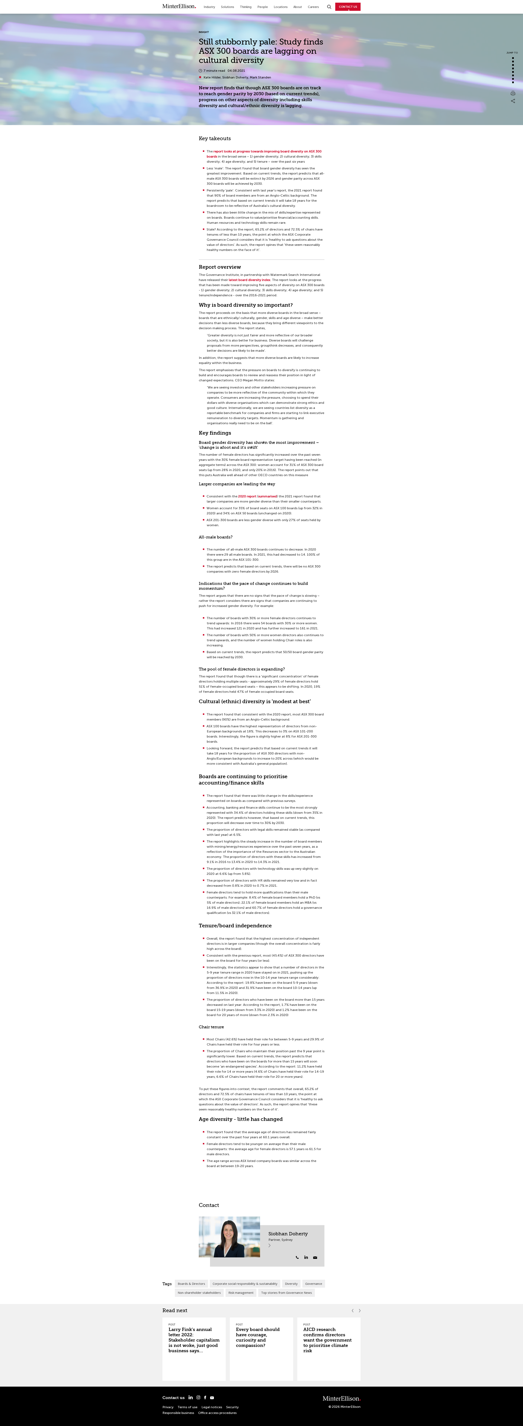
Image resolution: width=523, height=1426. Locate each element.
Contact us (173, 1397)
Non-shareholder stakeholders (199, 1293)
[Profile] (229, 1237)
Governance (313, 1284)
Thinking (245, 7)
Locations (281, 7)
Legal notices (211, 1407)
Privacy (167, 1407)
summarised (267, 496)
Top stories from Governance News (286, 1293)
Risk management (241, 1293)
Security (232, 1407)
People (262, 7)
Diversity (291, 1284)
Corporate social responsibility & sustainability (245, 1284)
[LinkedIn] (308, 1257)
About (297, 7)
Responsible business (178, 1413)
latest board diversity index (249, 280)
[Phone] (297, 1257)
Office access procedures (217, 1413)
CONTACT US (348, 6)
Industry (209, 7)
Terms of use (187, 1407)
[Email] (315, 1257)
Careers (313, 7)
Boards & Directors (191, 1284)
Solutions (227, 7)
